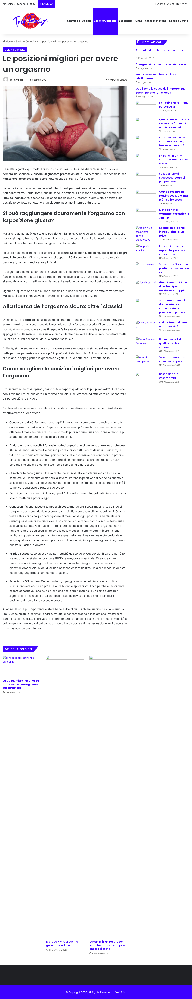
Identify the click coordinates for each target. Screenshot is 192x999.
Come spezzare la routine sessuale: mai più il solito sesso (173, 195)
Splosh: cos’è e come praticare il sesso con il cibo (174, 268)
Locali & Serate (178, 20)
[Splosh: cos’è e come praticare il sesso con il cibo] (146, 269)
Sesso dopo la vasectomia (168, 376)
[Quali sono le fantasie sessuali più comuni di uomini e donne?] (146, 125)
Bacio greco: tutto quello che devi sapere (171, 343)
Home (9, 41)
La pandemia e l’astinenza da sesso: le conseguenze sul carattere (21, 684)
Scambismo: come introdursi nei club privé (172, 232)
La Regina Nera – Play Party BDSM (173, 105)
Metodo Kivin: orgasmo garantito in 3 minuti (62, 943)
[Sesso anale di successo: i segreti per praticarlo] (146, 179)
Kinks (138, 20)
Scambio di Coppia (79, 20)
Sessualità (125, 20)
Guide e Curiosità (105, 20)
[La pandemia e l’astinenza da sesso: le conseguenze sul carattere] (21, 666)
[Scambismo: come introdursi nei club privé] (146, 234)
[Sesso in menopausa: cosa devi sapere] (146, 362)
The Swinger (16, 79)
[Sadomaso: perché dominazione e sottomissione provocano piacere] (146, 306)
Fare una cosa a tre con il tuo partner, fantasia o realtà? (172, 141)
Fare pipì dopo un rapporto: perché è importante (172, 250)
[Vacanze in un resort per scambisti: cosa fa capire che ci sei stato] (108, 797)
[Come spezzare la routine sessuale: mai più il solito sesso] (146, 197)
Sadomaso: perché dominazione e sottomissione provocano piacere (172, 306)
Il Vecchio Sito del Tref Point (170, 3)
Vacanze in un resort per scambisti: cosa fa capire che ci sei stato (107, 945)
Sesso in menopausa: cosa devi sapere (173, 359)
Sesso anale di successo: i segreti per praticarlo (172, 177)
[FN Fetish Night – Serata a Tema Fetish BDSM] (146, 160)
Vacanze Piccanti (155, 20)
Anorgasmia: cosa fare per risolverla (161, 64)
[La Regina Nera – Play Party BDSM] (146, 108)
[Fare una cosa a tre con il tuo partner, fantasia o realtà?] (146, 143)
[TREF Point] (31, 20)
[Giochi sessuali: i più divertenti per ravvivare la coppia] (146, 288)
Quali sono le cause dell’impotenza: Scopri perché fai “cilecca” (160, 90)
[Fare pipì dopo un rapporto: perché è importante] (146, 251)
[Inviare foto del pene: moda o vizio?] (146, 328)
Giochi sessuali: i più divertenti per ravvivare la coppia (173, 286)
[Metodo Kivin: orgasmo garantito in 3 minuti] (65, 797)
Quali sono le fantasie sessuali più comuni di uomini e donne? (174, 123)
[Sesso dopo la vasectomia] (146, 379)
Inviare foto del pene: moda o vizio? (173, 324)
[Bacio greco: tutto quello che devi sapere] (146, 344)
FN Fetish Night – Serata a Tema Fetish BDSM (173, 159)
